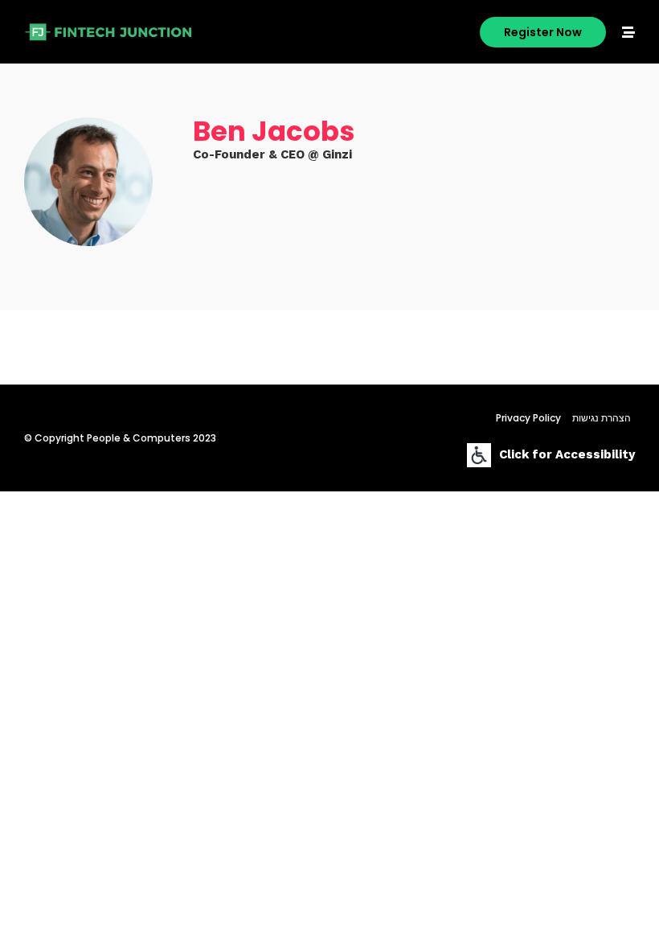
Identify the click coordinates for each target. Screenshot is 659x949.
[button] (543, 32)
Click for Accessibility (567, 454)
